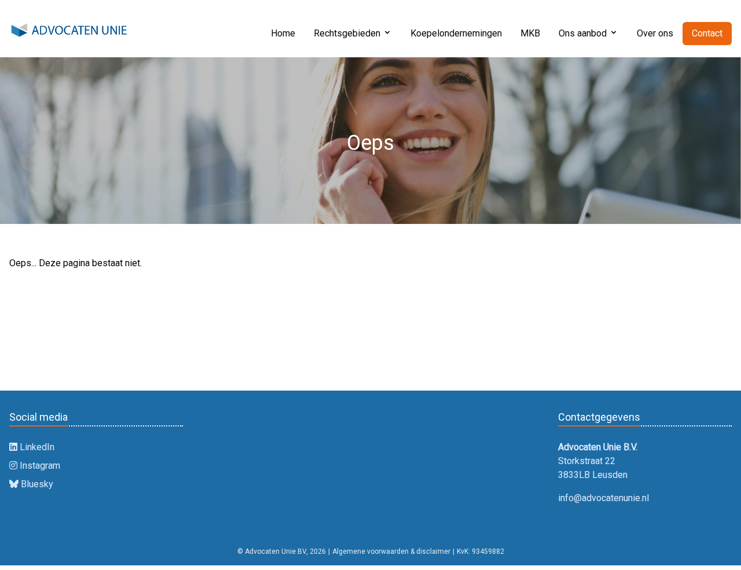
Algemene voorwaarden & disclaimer (391, 551)
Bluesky (36, 484)
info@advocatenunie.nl (603, 497)
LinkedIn (35, 447)
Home (283, 33)
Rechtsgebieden (347, 33)
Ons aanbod (583, 33)
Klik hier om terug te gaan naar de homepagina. (117, 323)
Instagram (38, 465)
